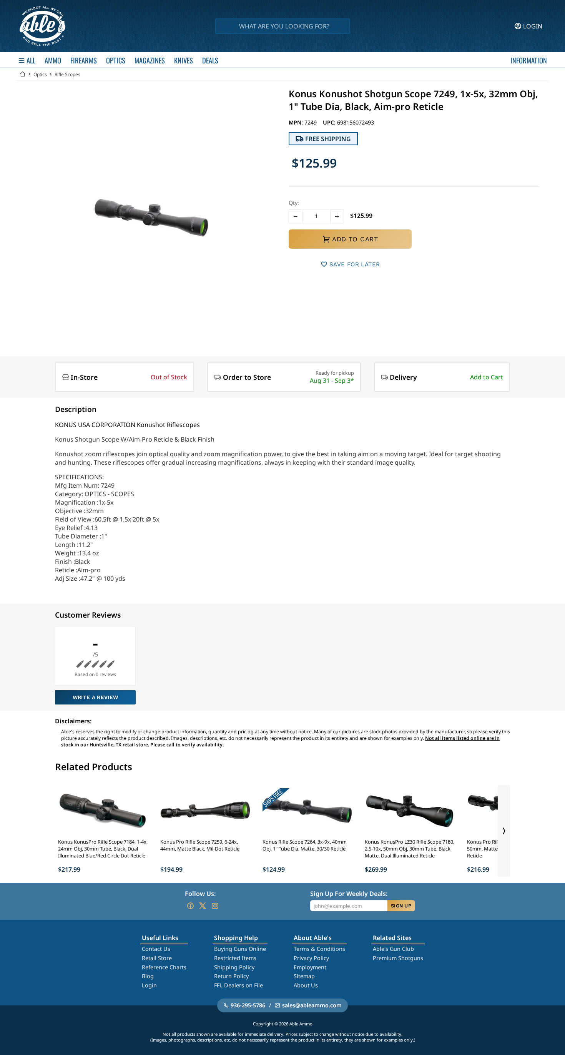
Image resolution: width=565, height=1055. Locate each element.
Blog (148, 976)
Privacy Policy (311, 958)
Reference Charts (164, 967)
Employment (310, 967)
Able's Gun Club (393, 948)
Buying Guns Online (240, 948)
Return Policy (231, 976)
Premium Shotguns (398, 958)
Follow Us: (200, 893)
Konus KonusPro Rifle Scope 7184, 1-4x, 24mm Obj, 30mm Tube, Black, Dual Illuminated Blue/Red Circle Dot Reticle (103, 848)
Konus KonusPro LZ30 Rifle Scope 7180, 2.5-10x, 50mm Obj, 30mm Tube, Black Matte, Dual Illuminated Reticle (409, 848)
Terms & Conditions (319, 948)
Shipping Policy (234, 967)
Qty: (294, 202)
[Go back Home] (23, 74)
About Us (306, 985)
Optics (40, 74)
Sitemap (304, 976)
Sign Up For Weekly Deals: (348, 893)
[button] (295, 216)
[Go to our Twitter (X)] (202, 906)
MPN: (296, 122)
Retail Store (157, 958)
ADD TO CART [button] (355, 239)
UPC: (330, 122)
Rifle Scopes (67, 74)
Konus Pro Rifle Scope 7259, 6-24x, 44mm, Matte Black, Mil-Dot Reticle (199, 845)
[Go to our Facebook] (190, 906)
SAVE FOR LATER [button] (354, 264)
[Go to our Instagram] (214, 906)
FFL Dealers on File (238, 985)
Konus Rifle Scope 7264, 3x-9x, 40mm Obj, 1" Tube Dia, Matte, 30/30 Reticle (305, 845)
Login (149, 985)
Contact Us (156, 948)
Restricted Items (235, 958)
